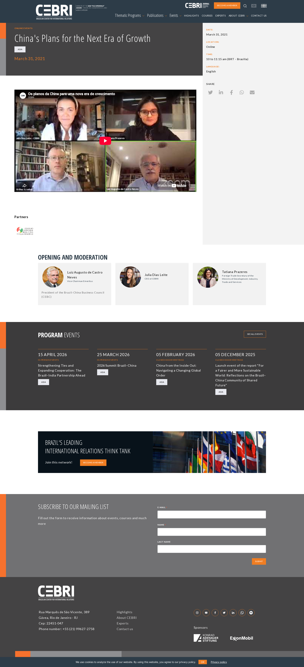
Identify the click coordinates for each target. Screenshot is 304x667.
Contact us (125, 629)
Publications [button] (155, 15)
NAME (161, 525)
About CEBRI (127, 618)
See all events (255, 334)
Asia (20, 49)
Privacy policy (219, 661)
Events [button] (174, 15)
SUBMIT (259, 561)
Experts (123, 623)
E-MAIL (162, 508)
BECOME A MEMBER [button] (227, 5)
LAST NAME (163, 541)
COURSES (207, 15)
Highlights (124, 612)
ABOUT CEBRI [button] (237, 15)
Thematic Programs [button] (128, 15)
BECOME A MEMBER (93, 462)
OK (202, 661)
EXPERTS (221, 15)
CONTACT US (259, 15)
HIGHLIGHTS (191, 15)
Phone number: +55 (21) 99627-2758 (66, 629)
